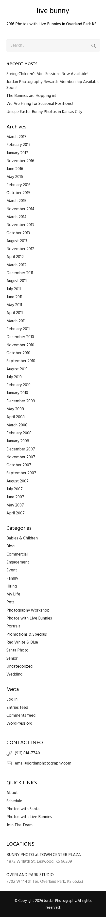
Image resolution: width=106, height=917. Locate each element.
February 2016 (18, 184)
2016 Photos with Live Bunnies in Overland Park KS (51, 24)
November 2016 (20, 160)
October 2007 (18, 465)
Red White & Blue (22, 642)
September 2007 (21, 473)
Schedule (14, 801)
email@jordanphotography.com (43, 763)
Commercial (17, 554)
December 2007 (20, 449)
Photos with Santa (22, 808)
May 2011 (14, 304)
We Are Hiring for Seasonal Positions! (39, 103)
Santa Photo (17, 650)
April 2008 (15, 417)
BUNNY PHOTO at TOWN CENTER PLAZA (43, 854)
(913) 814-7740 (27, 753)
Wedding (14, 674)
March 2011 (15, 321)
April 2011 (14, 312)
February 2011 (18, 328)
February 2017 (18, 144)
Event (11, 570)
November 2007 (20, 457)
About (12, 792)
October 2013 (18, 233)
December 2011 (19, 272)
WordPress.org (19, 723)
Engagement (17, 562)
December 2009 (20, 401)
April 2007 (15, 513)
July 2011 (13, 289)
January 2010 (17, 392)
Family (12, 578)
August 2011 (16, 280)
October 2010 (18, 353)
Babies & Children (22, 538)
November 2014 (20, 209)
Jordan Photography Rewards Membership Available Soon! (53, 84)
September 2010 (20, 360)
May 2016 (14, 176)
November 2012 (20, 248)
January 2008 (17, 441)
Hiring (11, 586)
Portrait (13, 626)
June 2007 (15, 497)
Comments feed (20, 715)
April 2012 (15, 256)
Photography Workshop (28, 610)
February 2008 (19, 433)
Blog (10, 546)
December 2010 (20, 336)
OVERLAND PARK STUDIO (30, 874)
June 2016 (14, 168)
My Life (13, 594)
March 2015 (16, 200)
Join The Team (19, 825)
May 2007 (15, 505)
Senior (12, 658)
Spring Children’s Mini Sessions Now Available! (47, 73)
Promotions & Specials (26, 634)
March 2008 (16, 425)
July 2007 (14, 489)
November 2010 (20, 345)
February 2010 (18, 385)
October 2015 (18, 192)
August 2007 (17, 481)
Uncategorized (19, 666)
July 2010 (14, 377)
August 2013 (16, 240)
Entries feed (17, 707)
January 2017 (17, 152)
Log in (12, 699)
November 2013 (20, 224)
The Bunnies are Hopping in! (31, 95)
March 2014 (16, 216)
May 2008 (15, 409)
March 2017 (16, 136)
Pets (10, 602)
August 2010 (17, 369)
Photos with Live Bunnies (29, 618)
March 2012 (16, 265)
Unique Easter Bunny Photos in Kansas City (44, 111)
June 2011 (14, 297)
